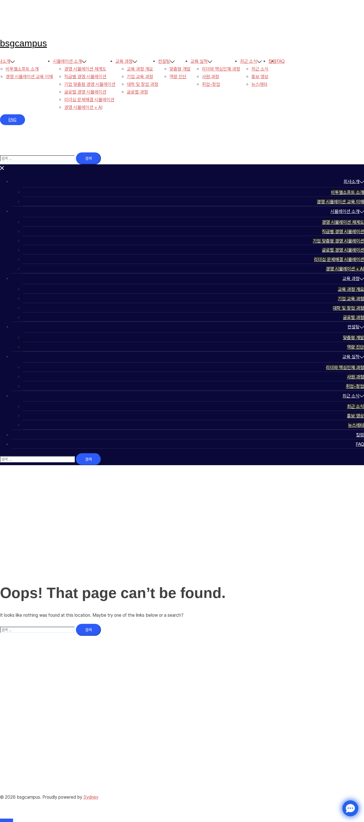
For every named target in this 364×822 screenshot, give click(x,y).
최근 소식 (248, 61)
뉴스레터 (259, 84)
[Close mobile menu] (2, 168)
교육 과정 (124, 61)
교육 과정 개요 (140, 69)
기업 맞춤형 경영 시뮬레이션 (89, 84)
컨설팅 (164, 61)
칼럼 (360, 435)
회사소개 (351, 181)
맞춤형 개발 (180, 69)
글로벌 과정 (137, 92)
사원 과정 (210, 76)
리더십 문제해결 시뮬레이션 (89, 99)
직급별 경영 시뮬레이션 (85, 76)
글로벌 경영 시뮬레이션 (85, 92)
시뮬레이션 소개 (67, 61)
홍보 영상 (259, 76)
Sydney (90, 797)
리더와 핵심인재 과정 (221, 69)
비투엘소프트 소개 (22, 69)
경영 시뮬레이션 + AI (83, 107)
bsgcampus (23, 43)
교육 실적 (199, 61)
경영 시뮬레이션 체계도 (85, 69)
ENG (12, 119)
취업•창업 (211, 84)
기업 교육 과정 (140, 76)
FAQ (280, 61)
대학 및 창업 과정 (142, 84)
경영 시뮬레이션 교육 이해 (29, 76)
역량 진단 (178, 76)
